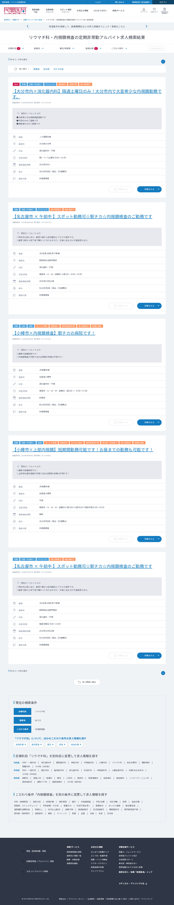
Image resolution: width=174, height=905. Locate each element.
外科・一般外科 (29, 770)
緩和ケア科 (42, 781)
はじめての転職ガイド (100, 852)
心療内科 (103, 762)
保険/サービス (118, 10)
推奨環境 (100, 899)
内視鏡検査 (86, 801)
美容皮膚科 (57, 781)
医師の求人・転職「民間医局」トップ (135, 872)
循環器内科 (61, 762)
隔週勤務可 (83, 809)
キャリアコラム (97, 871)
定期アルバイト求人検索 (32, 19)
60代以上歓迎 (54, 809)
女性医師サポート (126, 859)
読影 (61, 744)
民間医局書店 (72, 863)
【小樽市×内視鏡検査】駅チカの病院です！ (53, 333)
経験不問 (69, 809)
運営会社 (62, 899)
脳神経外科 (59, 770)
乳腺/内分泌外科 (136, 770)
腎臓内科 (26, 766)
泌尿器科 (107, 778)
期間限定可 (114, 809)
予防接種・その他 (51, 805)
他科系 (17, 778)
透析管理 (35, 744)
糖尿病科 (146, 762)
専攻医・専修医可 (22, 813)
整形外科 (45, 770)
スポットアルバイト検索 (37, 871)
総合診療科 (132, 762)
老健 (74, 813)
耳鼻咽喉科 (93, 778)
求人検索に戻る (89, 682)
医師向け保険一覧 (74, 855)
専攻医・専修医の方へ (128, 863)
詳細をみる (149, 189)
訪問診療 (20, 744)
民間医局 (15, 11)
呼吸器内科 (89, 762)
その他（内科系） (43, 766)
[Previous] (27, 26)
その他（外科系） (30, 774)
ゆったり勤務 (114, 805)
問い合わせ (119, 2)
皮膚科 (49, 778)
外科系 (17, 770)
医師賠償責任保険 (74, 852)
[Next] (146, 26)
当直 (100, 813)
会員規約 (91, 899)
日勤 (92, 813)
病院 (50, 813)
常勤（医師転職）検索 (36, 851)
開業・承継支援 (73, 859)
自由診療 (75, 744)
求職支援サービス (127, 847)
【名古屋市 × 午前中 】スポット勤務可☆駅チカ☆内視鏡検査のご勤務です (82, 216)
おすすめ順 (58, 69)
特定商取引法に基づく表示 (116, 899)
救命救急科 (27, 781)
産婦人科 (37, 778)
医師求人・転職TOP (11, 19)
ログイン (163, 2)
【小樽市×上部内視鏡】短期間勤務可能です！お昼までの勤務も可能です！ (82, 449)
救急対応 (37, 801)
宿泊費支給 (130, 805)
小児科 (69, 778)
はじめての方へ (100, 10)
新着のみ (68, 805)
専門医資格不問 (131, 809)
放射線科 (120, 778)
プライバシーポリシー (76, 899)
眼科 (59, 778)
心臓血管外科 (118, 770)
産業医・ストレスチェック (26, 805)
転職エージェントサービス (130, 852)
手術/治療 (100, 801)
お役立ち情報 (82, 10)
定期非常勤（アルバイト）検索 (40, 861)
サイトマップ (147, 899)
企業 (83, 813)
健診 (49, 744)
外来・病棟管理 (21, 801)
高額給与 (99, 805)
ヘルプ (98, 2)
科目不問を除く (84, 805)
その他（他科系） (75, 781)
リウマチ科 (117, 762)
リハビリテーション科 (139, 778)
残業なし (39, 809)
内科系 (17, 762)
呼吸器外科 (102, 770)
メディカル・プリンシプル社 (131, 883)
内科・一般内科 (29, 762)
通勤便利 (39, 813)
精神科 (80, 778)
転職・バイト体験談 (99, 859)
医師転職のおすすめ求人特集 (131, 867)
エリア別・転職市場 (99, 855)
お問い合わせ (134, 899)
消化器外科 (74, 770)
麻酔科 (25, 778)
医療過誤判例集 (97, 867)
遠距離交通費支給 (22, 809)
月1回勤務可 (98, 809)
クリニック (62, 813)
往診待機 (114, 801)
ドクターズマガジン (99, 863)
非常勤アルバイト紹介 (128, 855)
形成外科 (88, 770)
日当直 (110, 813)
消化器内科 (46, 762)
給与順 (46, 69)
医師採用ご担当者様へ (141, 2)
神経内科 (75, 762)
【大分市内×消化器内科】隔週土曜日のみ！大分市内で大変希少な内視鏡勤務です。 (87, 93)
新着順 (37, 69)
